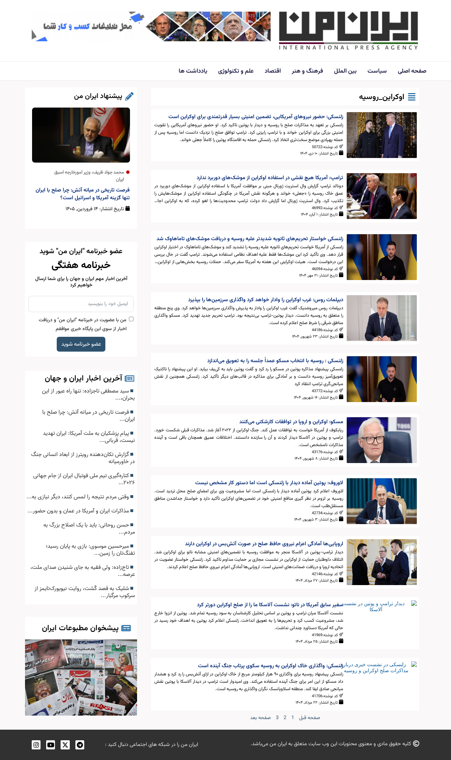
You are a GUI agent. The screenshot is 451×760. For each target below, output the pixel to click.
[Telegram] (79, 744)
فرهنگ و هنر (307, 71)
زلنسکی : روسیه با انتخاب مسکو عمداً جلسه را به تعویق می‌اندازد (275, 361)
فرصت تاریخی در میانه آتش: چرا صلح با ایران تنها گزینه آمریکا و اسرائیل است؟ (83, 194)
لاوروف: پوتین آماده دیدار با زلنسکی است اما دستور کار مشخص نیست (269, 483)
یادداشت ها (193, 71)
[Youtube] (50, 744)
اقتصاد (273, 71)
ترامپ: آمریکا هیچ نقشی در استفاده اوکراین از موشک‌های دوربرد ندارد (270, 178)
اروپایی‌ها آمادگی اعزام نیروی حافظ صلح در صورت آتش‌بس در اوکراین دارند (264, 544)
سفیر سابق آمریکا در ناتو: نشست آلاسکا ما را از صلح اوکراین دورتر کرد (270, 605)
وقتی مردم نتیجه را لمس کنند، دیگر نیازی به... (78, 496)
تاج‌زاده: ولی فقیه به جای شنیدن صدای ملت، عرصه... (82, 571)
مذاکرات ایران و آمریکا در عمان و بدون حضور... (78, 511)
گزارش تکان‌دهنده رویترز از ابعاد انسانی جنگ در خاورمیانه (83, 458)
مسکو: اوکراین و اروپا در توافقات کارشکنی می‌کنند (291, 422)
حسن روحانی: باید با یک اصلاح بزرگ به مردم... (89, 529)
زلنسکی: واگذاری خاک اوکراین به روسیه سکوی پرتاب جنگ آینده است (270, 666)
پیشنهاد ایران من (98, 96)
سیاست (377, 71)
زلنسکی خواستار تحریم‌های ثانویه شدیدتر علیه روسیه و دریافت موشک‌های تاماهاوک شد (249, 239)
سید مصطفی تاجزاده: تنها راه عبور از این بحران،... (88, 395)
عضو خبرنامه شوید (81, 344)
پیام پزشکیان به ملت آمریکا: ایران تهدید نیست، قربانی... (89, 437)
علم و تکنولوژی (236, 71)
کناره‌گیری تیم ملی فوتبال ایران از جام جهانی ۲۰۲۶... (84, 479)
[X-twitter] (65, 744)
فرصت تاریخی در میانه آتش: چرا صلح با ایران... (88, 416)
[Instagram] (36, 744)
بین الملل (345, 71)
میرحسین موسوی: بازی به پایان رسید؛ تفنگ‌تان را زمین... (90, 550)
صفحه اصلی (412, 71)
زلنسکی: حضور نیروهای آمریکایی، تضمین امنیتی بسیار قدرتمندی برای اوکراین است (255, 117)
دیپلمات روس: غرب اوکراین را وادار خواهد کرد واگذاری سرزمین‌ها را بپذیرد (265, 300)
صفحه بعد (260, 718)
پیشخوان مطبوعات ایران (80, 628)
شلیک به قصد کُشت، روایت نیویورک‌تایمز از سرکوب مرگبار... (85, 592)
